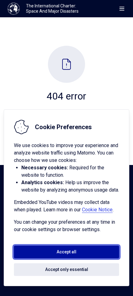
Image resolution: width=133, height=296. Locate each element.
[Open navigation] (122, 9)
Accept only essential (66, 269)
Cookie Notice (97, 210)
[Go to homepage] (13, 8)
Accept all (66, 251)
